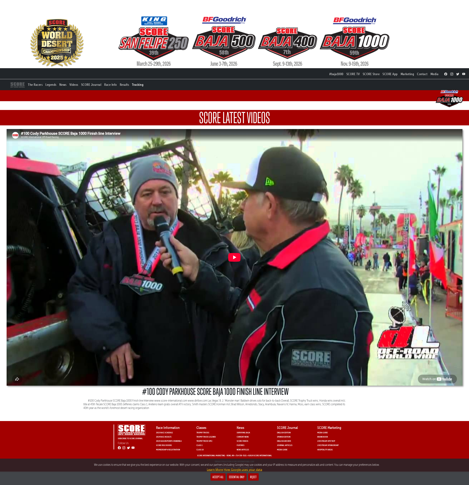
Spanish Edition (283, 436)
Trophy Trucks (202, 432)
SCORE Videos (242, 441)
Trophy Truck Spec (204, 441)
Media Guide (282, 449)
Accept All (218, 477)
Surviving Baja (243, 432)
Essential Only (237, 477)
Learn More (215, 470)
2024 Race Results (163, 436)
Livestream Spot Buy (326, 441)
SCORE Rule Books (164, 445)
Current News (243, 436)
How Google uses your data (243, 470)
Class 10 (200, 449)
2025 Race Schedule (164, 432)
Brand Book (322, 436)
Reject (253, 477)
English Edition (284, 432)
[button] (35, 84)
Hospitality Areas (325, 449)
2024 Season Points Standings (169, 441)
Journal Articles (284, 445)
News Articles (243, 449)
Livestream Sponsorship (328, 445)
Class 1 (199, 445)
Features (240, 445)
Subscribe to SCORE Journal (130, 438)
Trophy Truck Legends (206, 436)
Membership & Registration (168, 449)
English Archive (284, 441)
